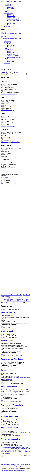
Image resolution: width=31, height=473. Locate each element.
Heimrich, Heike (8, 91)
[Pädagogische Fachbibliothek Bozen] (11, 1)
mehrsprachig (7, 180)
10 (7, 301)
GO (18, 29)
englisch (7, 177)
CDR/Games (7, 140)
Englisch (6, 156)
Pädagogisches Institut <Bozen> (12, 92)
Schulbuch (7, 137)
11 (9, 301)
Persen (7, 121)
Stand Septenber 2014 (9, 102)
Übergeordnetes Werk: (7, 377)
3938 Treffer (11, 302)
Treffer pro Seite (22, 302)
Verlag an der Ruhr (10, 123)
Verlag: (2, 334)
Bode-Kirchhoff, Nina (10, 89)
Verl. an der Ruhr (9, 119)
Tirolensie (6, 151)
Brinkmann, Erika (9, 87)
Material (7, 135)
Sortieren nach (4, 298)
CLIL (5, 150)
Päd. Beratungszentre (9, 167)
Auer (6, 118)
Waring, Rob (7, 86)
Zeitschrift (7, 139)
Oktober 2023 (7, 103)
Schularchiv (7, 166)
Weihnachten (7, 153)
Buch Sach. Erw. (10, 134)
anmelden (3, 32)
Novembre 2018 (8, 107)
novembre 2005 (8, 108)
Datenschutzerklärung (6, 470)
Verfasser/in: (4, 362)
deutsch (8, 175)
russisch (6, 182)
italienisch (7, 179)
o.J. (5, 105)
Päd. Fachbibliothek (11, 164)
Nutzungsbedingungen (19, 470)
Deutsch (6, 155)
